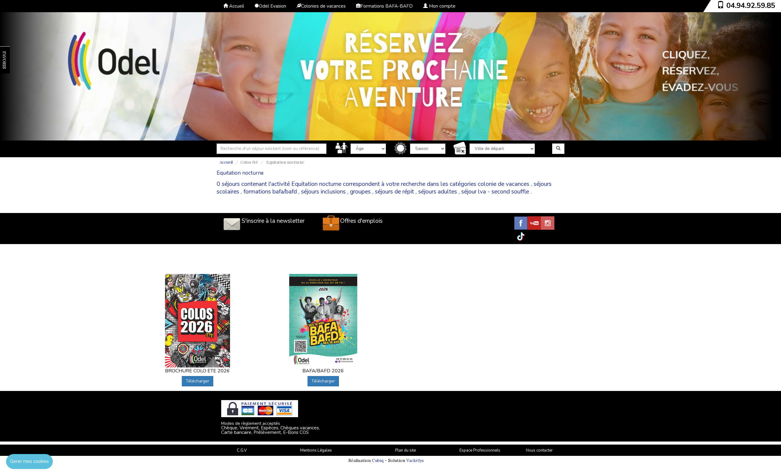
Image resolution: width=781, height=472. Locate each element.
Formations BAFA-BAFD (387, 6)
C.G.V (242, 450)
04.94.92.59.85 (750, 5)
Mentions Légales (316, 450)
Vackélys (415, 460)
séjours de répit (394, 192)
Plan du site (405, 450)
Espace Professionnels (479, 450)
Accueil (236, 6)
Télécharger (197, 381)
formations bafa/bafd (270, 192)
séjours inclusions (323, 192)
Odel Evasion (272, 6)
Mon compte (441, 6)
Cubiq (377, 460)
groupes (360, 192)
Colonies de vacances (323, 6)
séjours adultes (437, 192)
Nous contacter (539, 450)
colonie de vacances (503, 184)
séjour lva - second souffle (495, 192)
